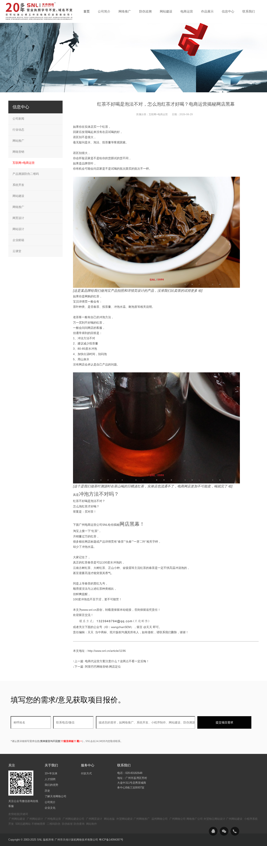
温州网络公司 (159, 818)
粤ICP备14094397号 (111, 839)
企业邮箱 (18, 240)
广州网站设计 (35, 818)
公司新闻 (18, 118)
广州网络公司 (177, 818)
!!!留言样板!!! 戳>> (71, 741)
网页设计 (18, 218)
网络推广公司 (194, 818)
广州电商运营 (53, 818)
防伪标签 (67, 823)
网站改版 (109, 818)
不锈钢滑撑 (38, 823)
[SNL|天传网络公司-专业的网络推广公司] (39, 11)
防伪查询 (79, 823)
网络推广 (18, 207)
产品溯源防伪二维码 (26, 173)
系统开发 (18, 184)
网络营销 (18, 151)
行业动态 (18, 129)
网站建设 (18, 196)
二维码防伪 (53, 823)
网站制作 (91, 823)
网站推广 (18, 140)
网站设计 (18, 229)
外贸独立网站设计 (214, 818)
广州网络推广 (142, 818)
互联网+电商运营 (158, 114)
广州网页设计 (94, 818)
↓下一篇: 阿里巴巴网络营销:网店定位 (97, 666)
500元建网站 (23, 823)
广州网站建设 (17, 818)
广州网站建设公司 (73, 818)
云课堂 (17, 251)
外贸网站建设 (124, 818)
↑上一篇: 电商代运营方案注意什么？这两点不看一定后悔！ (111, 661)
